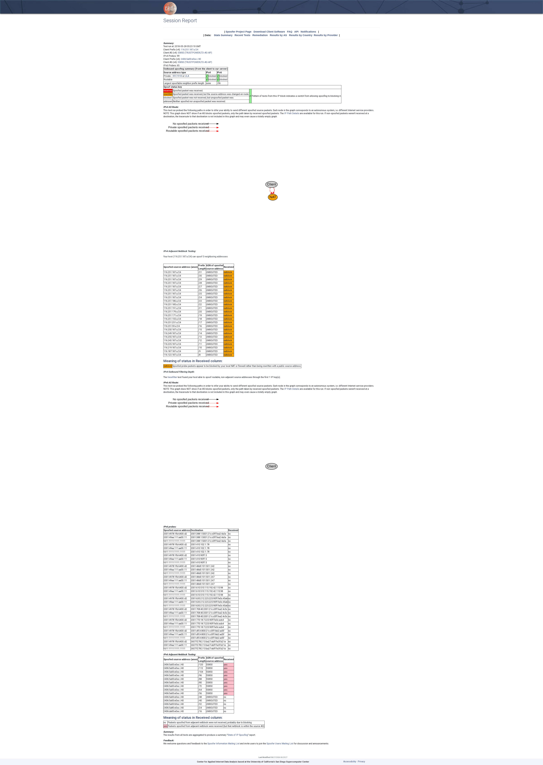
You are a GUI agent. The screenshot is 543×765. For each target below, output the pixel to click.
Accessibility (349, 761)
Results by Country (300, 35)
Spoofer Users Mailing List (280, 743)
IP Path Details (291, 113)
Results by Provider (326, 35)
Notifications (308, 31)
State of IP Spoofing (238, 735)
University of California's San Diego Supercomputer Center (280, 762)
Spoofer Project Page (238, 31)
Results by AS (278, 35)
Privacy (361, 761)
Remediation (260, 35)
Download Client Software (269, 31)
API (296, 31)
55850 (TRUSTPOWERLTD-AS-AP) (195, 52)
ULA (187, 76)
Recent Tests (242, 35)
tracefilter (172, 377)
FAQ (289, 31)
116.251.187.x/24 (189, 49)
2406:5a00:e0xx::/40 (191, 59)
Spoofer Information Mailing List (223, 743)
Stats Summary (223, 35)
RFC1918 (177, 76)
